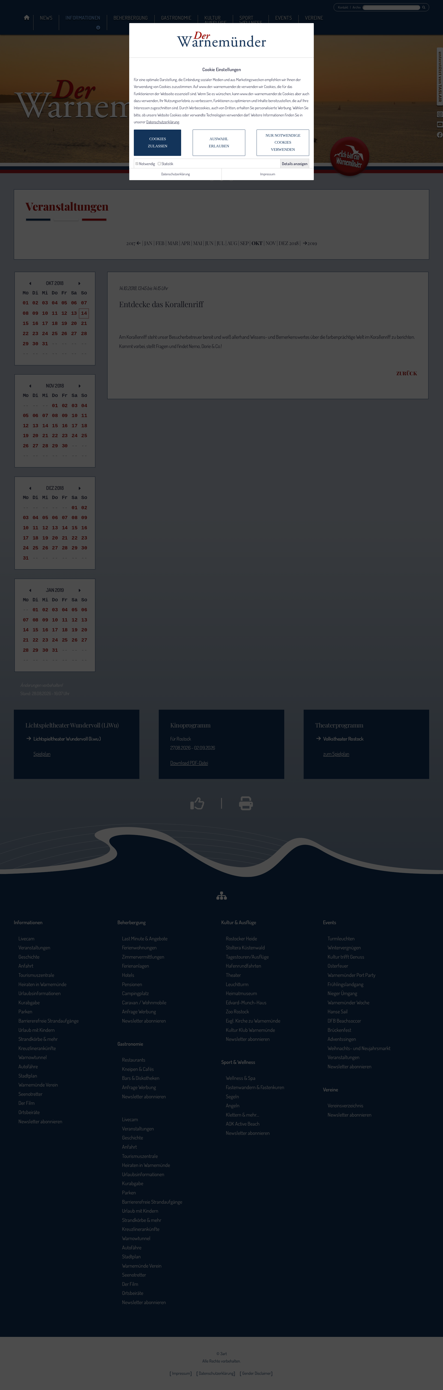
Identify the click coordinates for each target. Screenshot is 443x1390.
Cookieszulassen (157, 142)
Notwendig (146, 163)
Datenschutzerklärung (162, 121)
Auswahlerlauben (219, 142)
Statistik (167, 163)
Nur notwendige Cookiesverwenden (283, 142)
